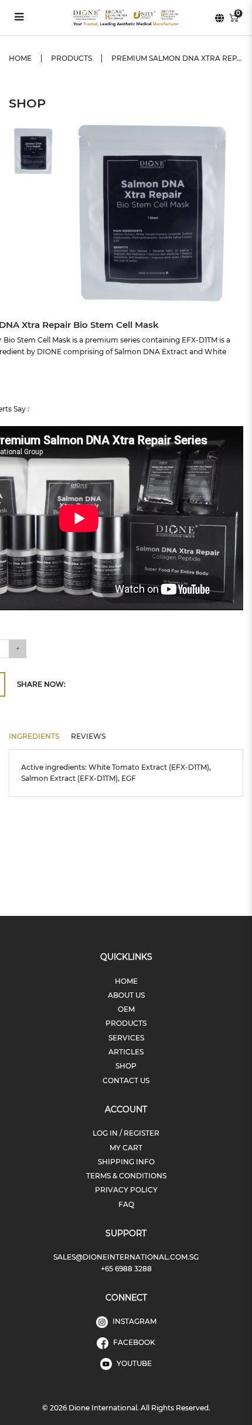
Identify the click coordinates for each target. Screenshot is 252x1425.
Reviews (88, 736)
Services (126, 1037)
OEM (126, 1009)
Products (71, 58)
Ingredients (34, 736)
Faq (126, 1204)
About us (126, 995)
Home (20, 58)
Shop (126, 1065)
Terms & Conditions (126, 1175)
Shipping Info (126, 1161)
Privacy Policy (126, 1189)
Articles (126, 1051)
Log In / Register (126, 1133)
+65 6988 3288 (126, 1268)
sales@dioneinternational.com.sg (126, 1257)
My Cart (126, 1147)
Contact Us (126, 1080)
